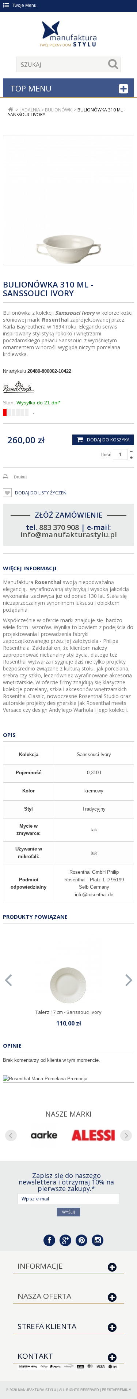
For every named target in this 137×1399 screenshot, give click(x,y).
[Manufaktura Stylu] (69, 35)
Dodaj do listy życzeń (40, 493)
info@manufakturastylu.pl (68, 534)
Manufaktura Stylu (37, 1390)
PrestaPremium (117, 1390)
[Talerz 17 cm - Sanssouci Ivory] (68, 968)
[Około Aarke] (44, 1135)
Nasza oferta (44, 1296)
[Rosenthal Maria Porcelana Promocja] (68, 1078)
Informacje (40, 1266)
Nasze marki (68, 1114)
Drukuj (20, 477)
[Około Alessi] (93, 1135)
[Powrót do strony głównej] (11, 110)
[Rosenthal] (68, 387)
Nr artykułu (14, 371)
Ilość (106, 454)
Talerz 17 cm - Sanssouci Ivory (68, 1012)
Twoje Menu (24, 5)
